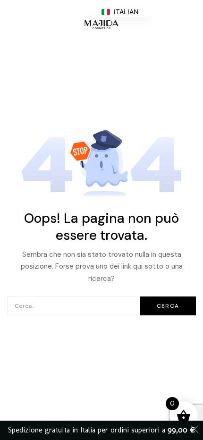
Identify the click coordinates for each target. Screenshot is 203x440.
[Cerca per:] (101, 305)
